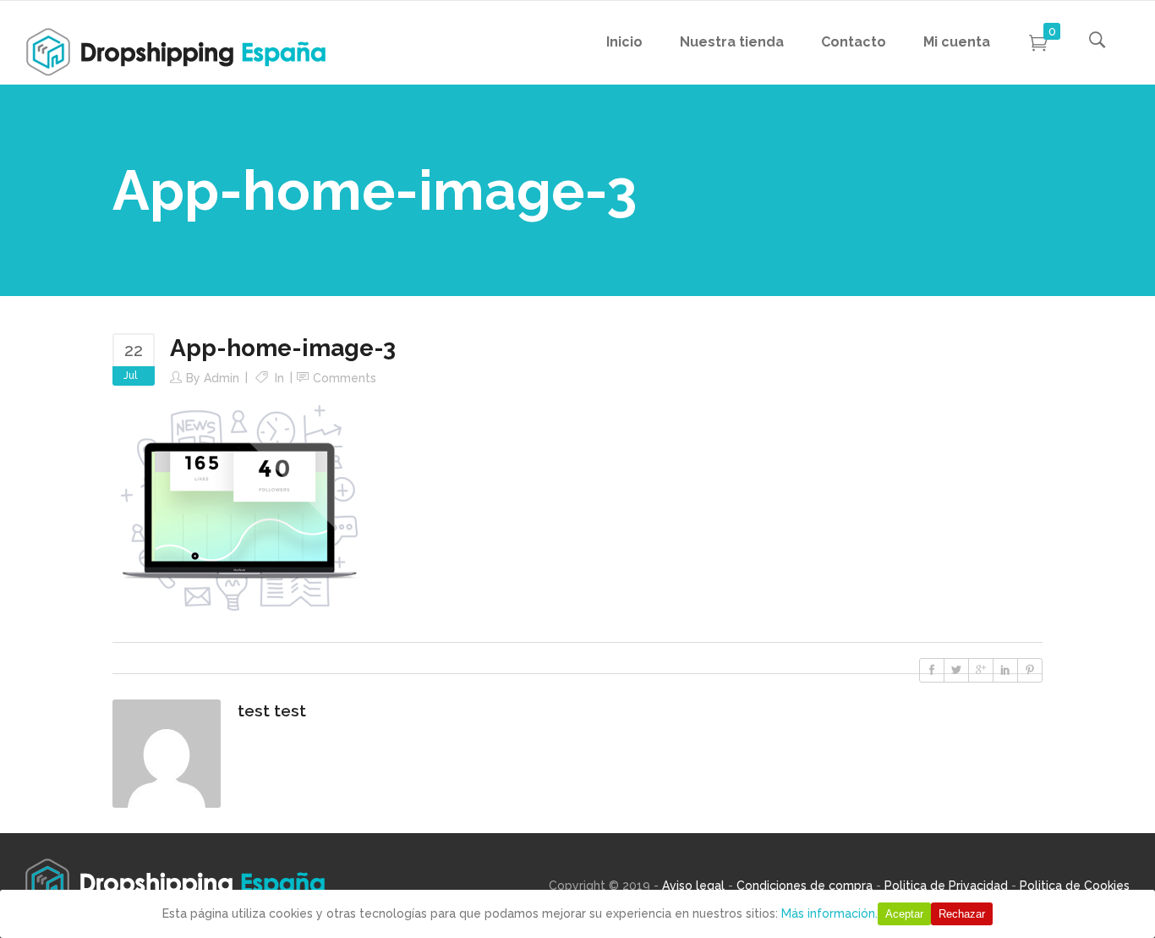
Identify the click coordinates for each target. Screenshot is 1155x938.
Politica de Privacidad (946, 885)
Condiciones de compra (804, 885)
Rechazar (962, 914)
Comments (344, 378)
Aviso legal (693, 885)
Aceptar (904, 914)
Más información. (829, 913)
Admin (221, 378)
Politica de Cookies (1075, 885)
